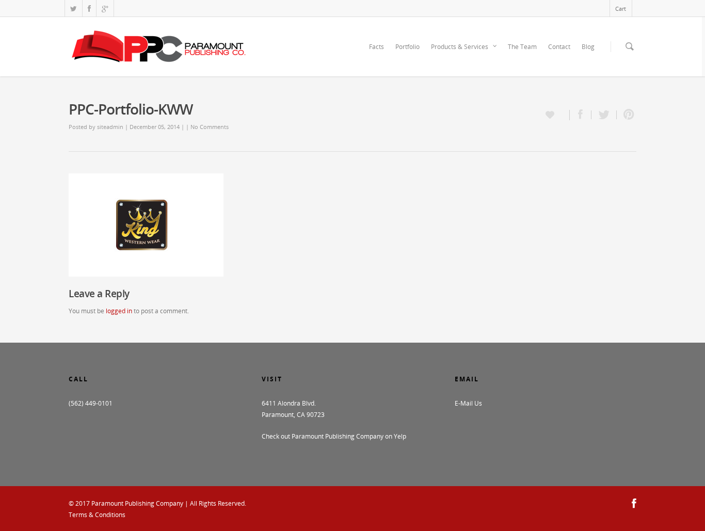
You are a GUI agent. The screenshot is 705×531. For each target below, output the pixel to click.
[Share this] (580, 114)
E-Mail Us (468, 403)
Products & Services (459, 46)
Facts (376, 46)
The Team (522, 46)
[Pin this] (626, 114)
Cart (620, 8)
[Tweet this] (604, 114)
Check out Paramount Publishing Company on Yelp (334, 436)
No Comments (209, 127)
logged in (119, 311)
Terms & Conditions (97, 514)
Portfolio (407, 46)
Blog (588, 46)
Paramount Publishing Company (137, 503)
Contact (559, 46)
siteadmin (110, 127)
